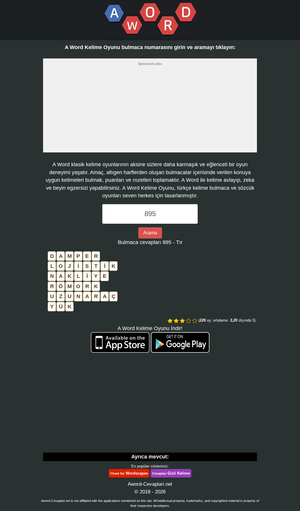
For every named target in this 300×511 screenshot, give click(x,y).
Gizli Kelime (171, 473)
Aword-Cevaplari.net (150, 484)
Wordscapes (129, 473)
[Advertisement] (150, 110)
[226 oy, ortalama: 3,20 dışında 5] (170, 320)
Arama (150, 232)
